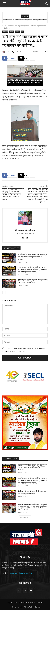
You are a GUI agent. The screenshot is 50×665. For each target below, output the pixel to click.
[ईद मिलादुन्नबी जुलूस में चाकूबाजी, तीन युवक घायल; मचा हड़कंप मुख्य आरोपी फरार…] (9, 283)
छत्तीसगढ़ (11, 31)
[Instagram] (23, 238)
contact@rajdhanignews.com (20, 573)
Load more (24, 517)
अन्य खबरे (10, 26)
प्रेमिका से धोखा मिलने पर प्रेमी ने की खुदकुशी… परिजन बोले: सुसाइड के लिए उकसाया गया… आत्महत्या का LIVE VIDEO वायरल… (13, 194)
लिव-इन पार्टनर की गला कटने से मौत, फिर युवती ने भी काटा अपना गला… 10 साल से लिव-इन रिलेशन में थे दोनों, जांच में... (32, 507)
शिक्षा (22, 31)
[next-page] (7, 292)
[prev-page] (3, 292)
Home (4, 26)
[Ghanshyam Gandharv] (4, 52)
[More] (32, 58)
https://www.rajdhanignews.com (25, 233)
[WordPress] (27, 238)
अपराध (4, 262)
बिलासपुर (17, 31)
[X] (25, 590)
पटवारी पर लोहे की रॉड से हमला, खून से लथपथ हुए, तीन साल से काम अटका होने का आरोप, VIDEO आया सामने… (32, 256)
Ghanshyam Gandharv (16, 52)
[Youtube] (31, 590)
